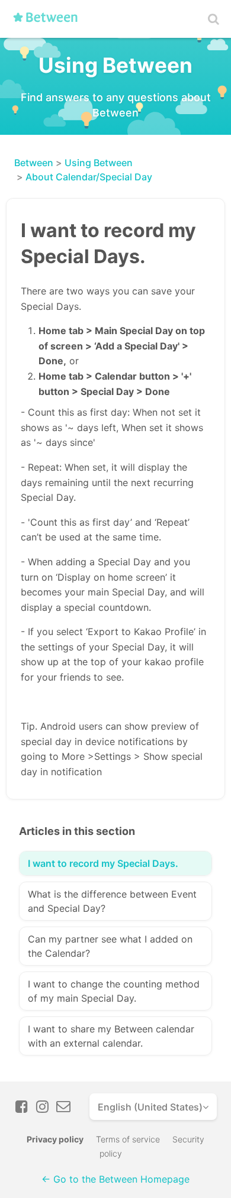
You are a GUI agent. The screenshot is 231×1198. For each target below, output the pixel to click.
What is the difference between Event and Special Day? (112, 901)
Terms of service (128, 1139)
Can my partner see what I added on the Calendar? (110, 946)
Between (33, 163)
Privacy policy (55, 1139)
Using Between (99, 163)
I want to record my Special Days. (103, 863)
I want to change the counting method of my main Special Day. (114, 991)
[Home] (49, 22)
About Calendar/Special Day (88, 177)
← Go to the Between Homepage (115, 1179)
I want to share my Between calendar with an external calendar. (111, 1036)
